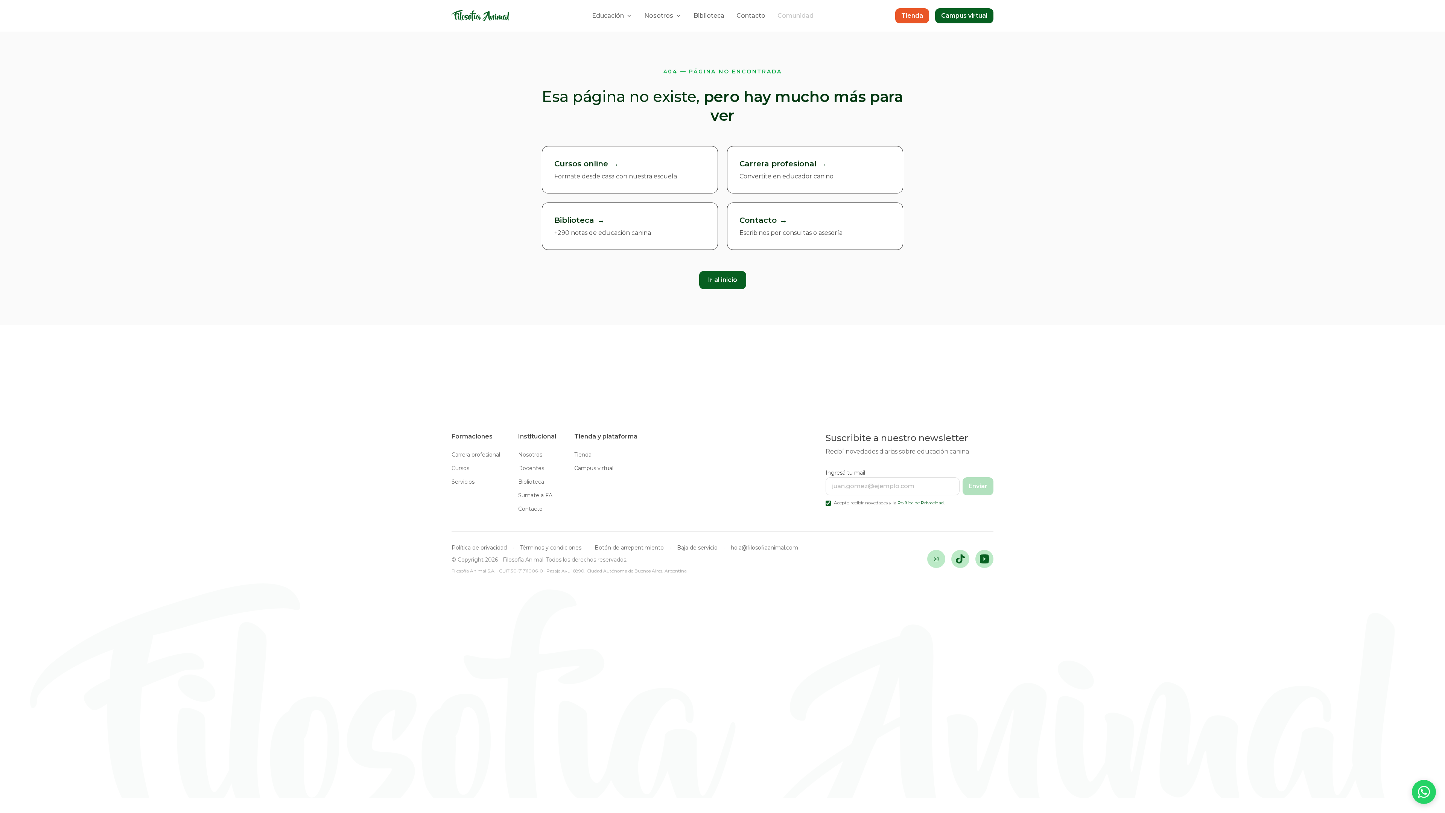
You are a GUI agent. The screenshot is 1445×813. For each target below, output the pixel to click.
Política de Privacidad (920, 502)
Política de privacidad (479, 547)
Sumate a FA (535, 495)
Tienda (912, 15)
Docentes (531, 468)
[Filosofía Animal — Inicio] (481, 16)
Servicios (463, 481)
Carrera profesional (476, 454)
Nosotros (658, 15)
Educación (608, 15)
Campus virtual (964, 15)
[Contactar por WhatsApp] (1424, 792)
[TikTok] (960, 559)
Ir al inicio (722, 279)
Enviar (978, 486)
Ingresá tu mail (845, 472)
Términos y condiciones (550, 547)
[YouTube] (984, 559)
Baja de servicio (697, 547)
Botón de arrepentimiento (629, 547)
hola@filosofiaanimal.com (764, 547)
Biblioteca (709, 15)
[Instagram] (936, 559)
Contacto (750, 15)
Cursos (460, 468)
